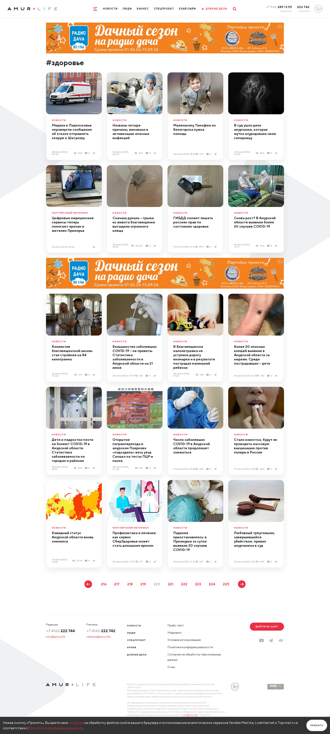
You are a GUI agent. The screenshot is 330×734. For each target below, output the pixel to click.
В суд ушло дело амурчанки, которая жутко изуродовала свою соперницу (255, 131)
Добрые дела (137, 654)
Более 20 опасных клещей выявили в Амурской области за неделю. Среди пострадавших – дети (252, 355)
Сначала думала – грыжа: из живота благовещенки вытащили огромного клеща (133, 224)
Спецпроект (164, 8)
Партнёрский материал (70, 213)
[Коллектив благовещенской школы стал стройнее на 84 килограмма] (94, 375)
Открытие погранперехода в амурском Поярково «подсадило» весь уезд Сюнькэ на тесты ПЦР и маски (132, 450)
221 (170, 584)
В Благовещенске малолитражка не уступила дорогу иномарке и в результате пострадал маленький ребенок (194, 357)
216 (103, 584)
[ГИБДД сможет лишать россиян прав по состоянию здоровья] (216, 247)
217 (117, 584)
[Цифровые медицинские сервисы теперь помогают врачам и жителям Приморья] (94, 247)
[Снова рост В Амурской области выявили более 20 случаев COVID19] (276, 246)
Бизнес (143, 8)
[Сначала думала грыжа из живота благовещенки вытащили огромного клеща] (155, 246)
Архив (131, 647)
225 (226, 584)
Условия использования (184, 640)
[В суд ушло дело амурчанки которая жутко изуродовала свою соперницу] (276, 153)
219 (143, 584)
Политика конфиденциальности (190, 647)
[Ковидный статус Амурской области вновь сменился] (94, 561)
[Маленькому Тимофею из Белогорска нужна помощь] (216, 154)
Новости (110, 8)
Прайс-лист (175, 625)
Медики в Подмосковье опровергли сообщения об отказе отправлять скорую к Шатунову (72, 131)
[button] (281, 640)
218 (130, 584)
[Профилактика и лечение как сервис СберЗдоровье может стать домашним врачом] (155, 562)
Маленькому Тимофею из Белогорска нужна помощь (194, 129)
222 (184, 584)
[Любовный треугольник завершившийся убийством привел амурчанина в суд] (276, 562)
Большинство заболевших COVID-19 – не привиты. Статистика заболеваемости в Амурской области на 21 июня (134, 357)
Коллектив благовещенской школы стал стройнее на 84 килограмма (72, 353)
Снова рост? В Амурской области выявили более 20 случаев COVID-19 (255, 222)
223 (198, 584)
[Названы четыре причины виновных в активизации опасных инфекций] (155, 153)
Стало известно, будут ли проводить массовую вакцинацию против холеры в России (255, 446)
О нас (171, 667)
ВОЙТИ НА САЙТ (267, 626)
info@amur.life (55, 636)
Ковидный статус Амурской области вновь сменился (73, 537)
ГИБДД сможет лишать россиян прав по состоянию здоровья (193, 222)
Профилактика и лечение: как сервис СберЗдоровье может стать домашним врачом (134, 539)
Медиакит (174, 632)
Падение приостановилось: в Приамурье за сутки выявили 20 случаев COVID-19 (190, 541)
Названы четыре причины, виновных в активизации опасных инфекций (130, 131)
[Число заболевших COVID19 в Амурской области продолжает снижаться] (216, 469)
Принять (316, 725)
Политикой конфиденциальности (56, 728)
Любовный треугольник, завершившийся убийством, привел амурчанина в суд (254, 539)
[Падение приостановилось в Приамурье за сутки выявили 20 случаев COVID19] (216, 562)
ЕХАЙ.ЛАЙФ (187, 8)
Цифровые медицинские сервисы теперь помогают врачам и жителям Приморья (73, 224)
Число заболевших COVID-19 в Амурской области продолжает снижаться (191, 446)
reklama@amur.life (99, 636)
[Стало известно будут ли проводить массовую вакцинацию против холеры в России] (276, 469)
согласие (76, 723)
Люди (127, 8)
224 (212, 584)
